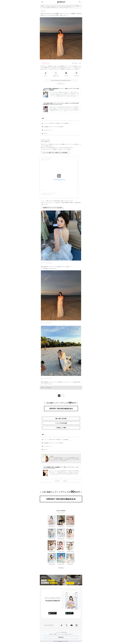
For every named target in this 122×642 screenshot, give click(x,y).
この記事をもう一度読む (61, 427)
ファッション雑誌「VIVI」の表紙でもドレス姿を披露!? (56, 123)
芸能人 (44, 10)
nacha (51, 456)
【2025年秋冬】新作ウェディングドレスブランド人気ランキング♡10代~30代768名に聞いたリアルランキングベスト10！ (61, 104)
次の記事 (65, 480)
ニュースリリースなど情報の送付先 (61, 632)
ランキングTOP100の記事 (61, 423)
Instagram (76, 75)
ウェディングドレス (49, 5)
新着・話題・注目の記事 (61, 418)
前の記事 (56, 480)
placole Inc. (60, 641)
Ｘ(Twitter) (56, 75)
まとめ (45, 133)
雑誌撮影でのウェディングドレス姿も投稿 (53, 126)
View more (61, 567)
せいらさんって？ (48, 130)
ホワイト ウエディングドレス (59, 5)
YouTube (66, 75)
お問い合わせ (61, 637)
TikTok (45, 75)
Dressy (61, 2)
